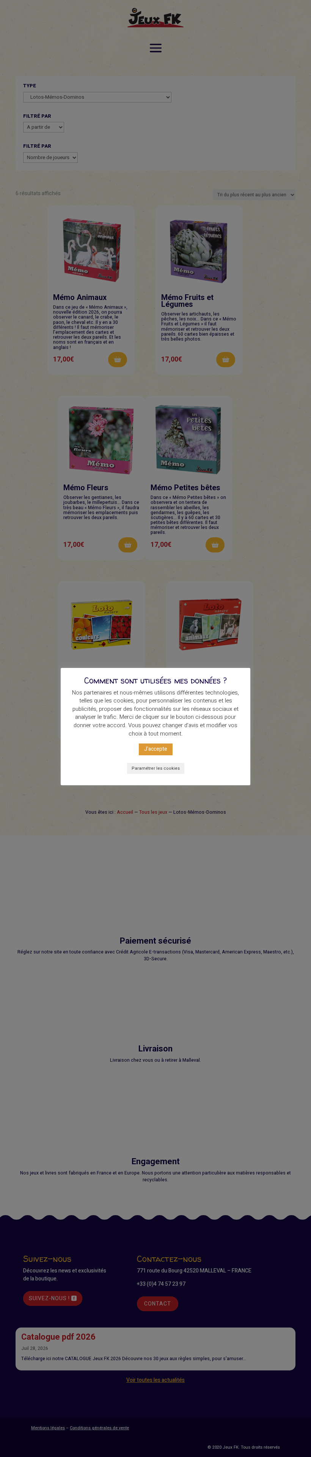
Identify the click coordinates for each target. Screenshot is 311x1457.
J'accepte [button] (155, 749)
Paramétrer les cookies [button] (156, 768)
